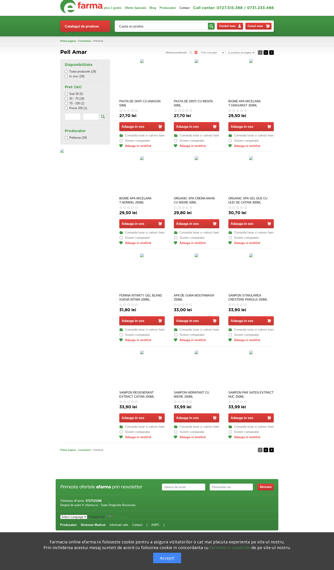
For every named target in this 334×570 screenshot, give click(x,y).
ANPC (155, 525)
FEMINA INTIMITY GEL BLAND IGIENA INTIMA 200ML (140, 297)
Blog (153, 8)
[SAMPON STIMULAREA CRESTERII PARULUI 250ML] (251, 273)
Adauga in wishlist (138, 146)
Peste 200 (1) (78, 108)
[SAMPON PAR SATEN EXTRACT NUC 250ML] (251, 370)
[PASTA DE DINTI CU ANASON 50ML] (142, 78)
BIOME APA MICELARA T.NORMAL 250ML (135, 200)
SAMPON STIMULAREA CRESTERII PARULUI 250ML (247, 297)
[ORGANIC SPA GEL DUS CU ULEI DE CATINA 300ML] (251, 175)
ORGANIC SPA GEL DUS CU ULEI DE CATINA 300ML (247, 200)
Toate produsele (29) (82, 71)
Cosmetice (84, 41)
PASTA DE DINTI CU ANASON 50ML (139, 103)
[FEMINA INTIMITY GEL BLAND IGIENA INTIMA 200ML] (142, 273)
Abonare (266, 487)
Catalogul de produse (82, 26)
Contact (184, 8)
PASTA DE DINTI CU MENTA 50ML (193, 103)
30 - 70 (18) (76, 98)
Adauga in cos (133, 126)
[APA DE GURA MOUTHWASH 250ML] (196, 273)
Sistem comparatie (137, 140)
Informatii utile (119, 525)
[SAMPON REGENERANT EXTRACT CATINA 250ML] (142, 370)
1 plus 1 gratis (111, 8)
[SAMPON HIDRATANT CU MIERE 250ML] (196, 370)
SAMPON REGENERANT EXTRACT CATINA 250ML (136, 394)
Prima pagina (68, 41)
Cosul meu (255, 26)
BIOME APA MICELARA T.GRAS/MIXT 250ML (244, 103)
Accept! (167, 558)
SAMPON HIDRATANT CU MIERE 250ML (191, 394)
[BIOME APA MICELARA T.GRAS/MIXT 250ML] (251, 78)
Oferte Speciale (135, 8)
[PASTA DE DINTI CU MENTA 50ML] (196, 78)
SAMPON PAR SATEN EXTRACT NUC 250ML (251, 394)
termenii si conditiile (230, 547)
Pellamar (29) (78, 137)
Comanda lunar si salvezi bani (145, 135)
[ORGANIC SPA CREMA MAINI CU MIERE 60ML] (196, 175)
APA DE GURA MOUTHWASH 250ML (194, 297)
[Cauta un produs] (211, 26)
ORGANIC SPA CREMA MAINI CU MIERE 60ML (194, 200)
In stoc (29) (76, 76)
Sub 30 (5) (76, 93)
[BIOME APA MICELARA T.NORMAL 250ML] (142, 175)
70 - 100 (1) (76, 103)
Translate (120, 517)
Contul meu (227, 26)
